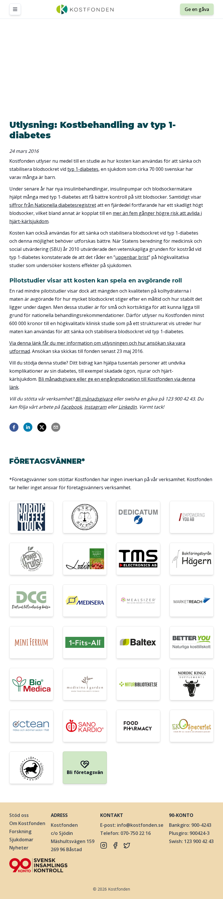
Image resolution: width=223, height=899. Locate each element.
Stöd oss (19, 815)
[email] (55, 427)
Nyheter (18, 847)
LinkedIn (127, 407)
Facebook (71, 407)
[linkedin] (28, 427)
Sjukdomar (21, 839)
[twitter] (41, 427)
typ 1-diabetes (82, 169)
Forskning (20, 831)
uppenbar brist (131, 257)
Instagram (95, 407)
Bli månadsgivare (94, 399)
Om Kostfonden (27, 823)
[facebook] (14, 427)
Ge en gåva (197, 9)
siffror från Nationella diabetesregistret (52, 205)
